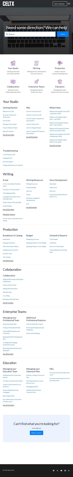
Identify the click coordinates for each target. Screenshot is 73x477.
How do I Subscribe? (32, 124)
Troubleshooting (10, 150)
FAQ (28, 107)
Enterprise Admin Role (9, 324)
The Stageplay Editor (9, 193)
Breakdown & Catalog (12, 235)
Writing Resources (34, 180)
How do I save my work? (33, 111)
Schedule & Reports (58, 235)
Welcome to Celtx (8, 111)
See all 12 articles (8, 135)
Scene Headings (31, 187)
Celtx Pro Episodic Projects (34, 324)
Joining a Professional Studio (11, 327)
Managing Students (32, 386)
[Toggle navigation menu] (69, 3)
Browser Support (8, 161)
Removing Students (9, 396)
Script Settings (7, 206)
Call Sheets (53, 243)
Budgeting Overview (32, 239)
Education (59, 86)
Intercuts (29, 191)
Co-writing (6, 296)
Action (28, 194)
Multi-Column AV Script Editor (12, 202)
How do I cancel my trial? (34, 115)
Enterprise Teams (36, 86)
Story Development (58, 180)
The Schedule (54, 239)
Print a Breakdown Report (11, 246)
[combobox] (30, 34)
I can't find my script (9, 154)
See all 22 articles (8, 209)
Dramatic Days (7, 253)
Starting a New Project (10, 124)
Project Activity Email (9, 285)
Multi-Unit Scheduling (33, 333)
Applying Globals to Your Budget (36, 243)
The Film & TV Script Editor (11, 189)
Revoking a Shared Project (11, 299)
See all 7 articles (8, 303)
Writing (36, 68)
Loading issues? (7, 158)
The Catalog (6, 257)
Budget (29, 235)
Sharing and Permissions (10, 288)
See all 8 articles (31, 207)
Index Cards (53, 187)
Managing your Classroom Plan (33, 370)
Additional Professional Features (36, 318)
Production (60, 68)
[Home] (8, 3)
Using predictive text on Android (13, 165)
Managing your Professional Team (11, 318)
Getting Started (10, 107)
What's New (55, 107)
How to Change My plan (33, 128)
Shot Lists (52, 191)
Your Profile (6, 120)
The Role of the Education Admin (13, 381)
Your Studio (13, 68)
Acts (27, 204)
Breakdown (6, 239)
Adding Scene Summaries (10, 250)
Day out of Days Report (57, 246)
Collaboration (13, 86)
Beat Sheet (53, 184)
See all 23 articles (32, 137)
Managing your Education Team (10, 370)
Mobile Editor (9, 214)
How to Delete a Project (10, 128)
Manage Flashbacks (9, 243)
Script (5, 180)
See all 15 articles (55, 145)
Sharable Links (7, 292)
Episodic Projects (8, 131)
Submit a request (36, 433)
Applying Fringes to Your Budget (36, 246)
